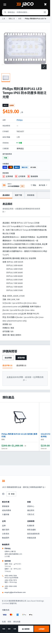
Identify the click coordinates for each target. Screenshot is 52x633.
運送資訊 (30, 510)
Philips (20, 120)
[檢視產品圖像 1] (6, 77)
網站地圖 (16, 621)
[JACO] (25, 4)
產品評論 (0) (7, 365)
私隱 (4, 621)
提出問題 (8, 357)
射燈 (19, 19)
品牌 (4, 525)
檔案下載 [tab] (18, 195)
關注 (34, 185)
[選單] (5, 4)
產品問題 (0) (21, 365)
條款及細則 (31, 529)
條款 (9, 621)
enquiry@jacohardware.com (15, 592)
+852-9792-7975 (11, 581)
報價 (9, 629)
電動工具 (12, 19)
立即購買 (41, 629)
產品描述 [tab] (6, 195)
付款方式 (30, 514)
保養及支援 (31, 537)
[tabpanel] (25, 269)
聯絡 (4, 629)
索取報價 (5, 506)
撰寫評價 (21, 357)
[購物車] (45, 4)
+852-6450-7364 (11, 576)
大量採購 (5, 514)
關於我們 (5, 529)
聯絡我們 (5, 537)
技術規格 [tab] (30, 195)
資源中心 (30, 506)
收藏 (15, 629)
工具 (3, 19)
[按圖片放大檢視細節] (44, 66)
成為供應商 (6, 510)
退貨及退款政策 (33, 533)
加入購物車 (26, 629)
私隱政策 (30, 525)
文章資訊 (5, 533)
